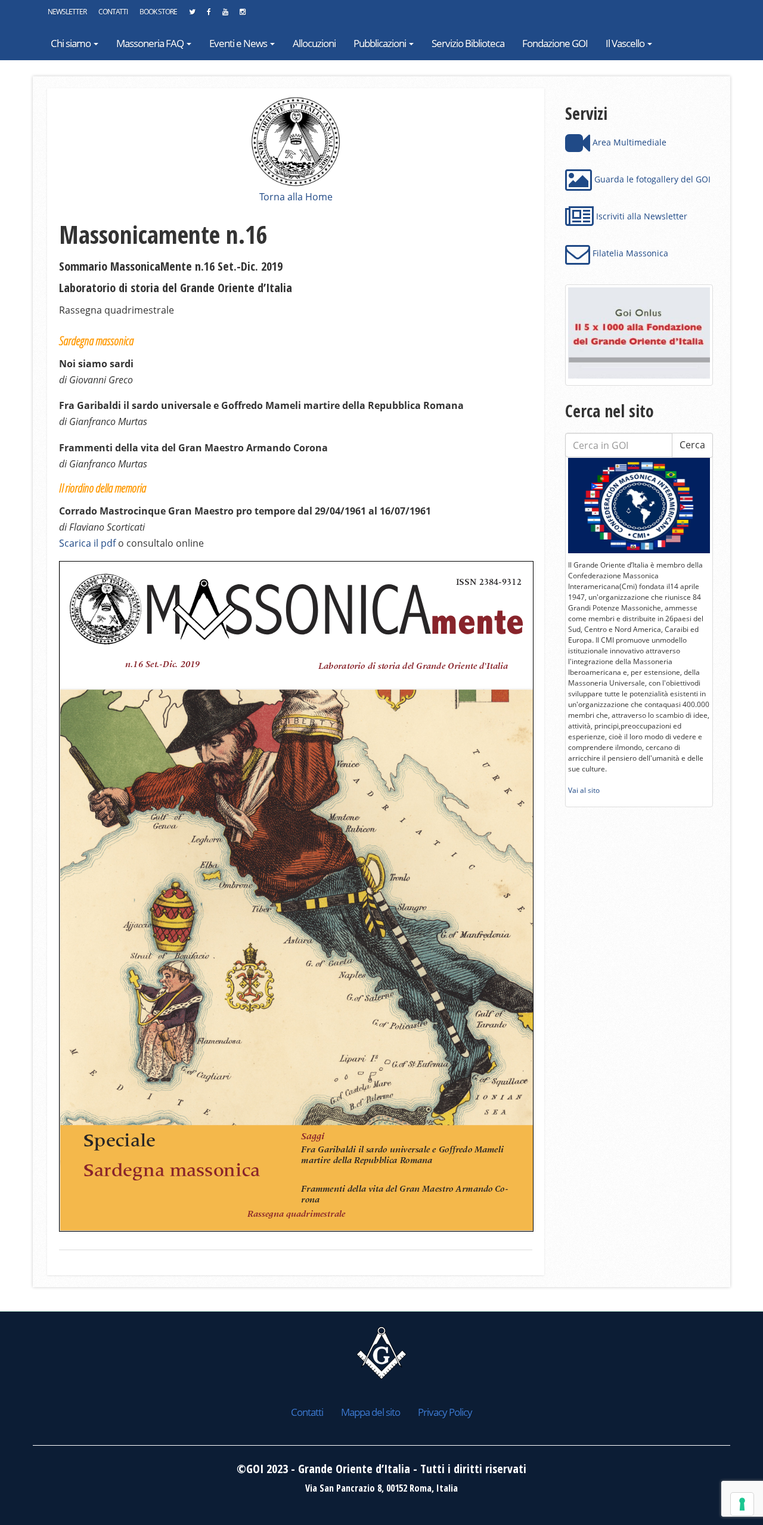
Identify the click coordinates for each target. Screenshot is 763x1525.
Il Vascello (626, 43)
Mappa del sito (370, 1412)
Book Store (158, 12)
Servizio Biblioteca (468, 43)
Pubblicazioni (380, 43)
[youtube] (225, 15)
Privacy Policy (445, 1412)
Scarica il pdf (87, 543)
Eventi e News (239, 43)
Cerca (692, 444)
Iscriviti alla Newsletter (640, 216)
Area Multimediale (628, 142)
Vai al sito (584, 790)
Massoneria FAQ (150, 43)
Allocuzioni (314, 43)
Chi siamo (71, 43)
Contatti (113, 12)
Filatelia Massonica (629, 253)
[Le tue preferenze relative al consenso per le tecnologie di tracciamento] (742, 1504)
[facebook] (208, 15)
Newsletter (67, 12)
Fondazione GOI (555, 43)
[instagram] (242, 15)
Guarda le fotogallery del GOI (651, 179)
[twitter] (192, 15)
